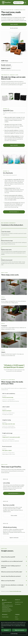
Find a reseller (14, 515)
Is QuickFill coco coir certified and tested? (12, 561)
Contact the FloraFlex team (15, 591)
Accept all (6, 630)
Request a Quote (18, 2)
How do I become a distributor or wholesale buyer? (12, 585)
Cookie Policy (17, 625)
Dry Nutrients (18, 604)
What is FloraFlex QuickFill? (8, 557)
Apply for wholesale (14, 537)
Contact (16, 618)
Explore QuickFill (14, 24)
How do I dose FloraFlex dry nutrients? (11, 576)
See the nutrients (14, 28)
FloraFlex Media (5, 616)
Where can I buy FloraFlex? (8, 580)
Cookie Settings (14, 633)
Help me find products (13, 493)
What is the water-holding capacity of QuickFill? (11, 566)
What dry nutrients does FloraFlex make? (11, 571)
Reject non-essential (19, 630)
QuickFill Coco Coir (19, 602)
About (16, 616)
